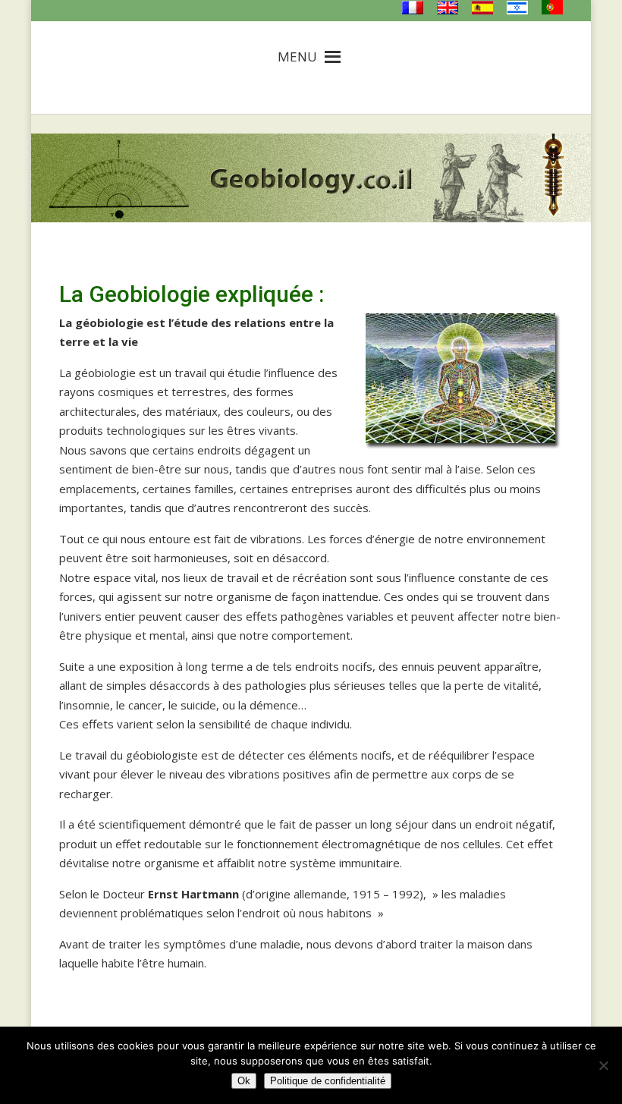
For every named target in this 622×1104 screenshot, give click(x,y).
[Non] (603, 1065)
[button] (297, 57)
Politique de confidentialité (327, 1081)
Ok (243, 1081)
